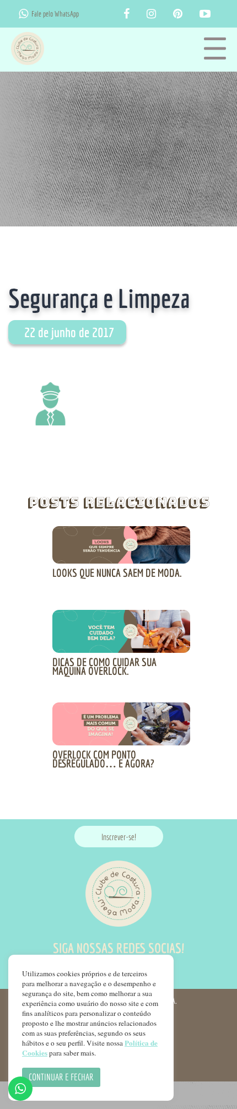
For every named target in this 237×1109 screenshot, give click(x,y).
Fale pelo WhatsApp (55, 13)
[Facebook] (126, 14)
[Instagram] (151, 14)
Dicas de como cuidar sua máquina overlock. (104, 666)
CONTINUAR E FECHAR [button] (61, 1077)
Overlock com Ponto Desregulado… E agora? (103, 759)
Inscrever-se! (118, 837)
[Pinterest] (177, 14)
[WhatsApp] (23, 13)
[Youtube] (205, 14)
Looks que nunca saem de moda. (117, 572)
